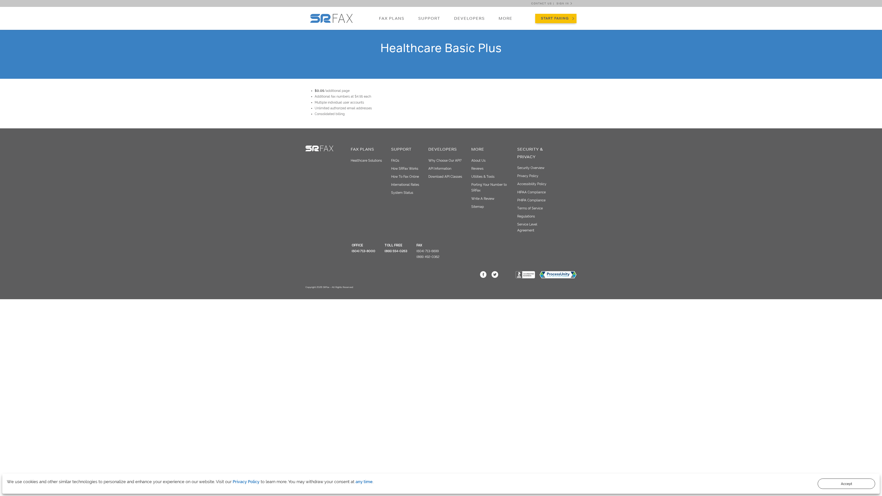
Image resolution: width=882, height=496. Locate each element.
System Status (402, 192)
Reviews (477, 168)
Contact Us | (542, 3)
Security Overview (530, 168)
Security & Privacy (530, 153)
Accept (846, 484)
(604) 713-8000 (363, 251)
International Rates (405, 184)
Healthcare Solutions (366, 160)
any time (364, 481)
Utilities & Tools (483, 176)
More (505, 18)
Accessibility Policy (531, 184)
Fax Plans (391, 18)
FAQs (395, 160)
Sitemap (477, 207)
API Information (439, 168)
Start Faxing (555, 18)
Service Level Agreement (527, 227)
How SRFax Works (404, 168)
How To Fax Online (405, 176)
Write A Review (482, 198)
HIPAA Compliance (531, 192)
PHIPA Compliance (531, 200)
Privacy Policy (246, 481)
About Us (478, 160)
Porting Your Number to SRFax (489, 187)
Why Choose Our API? (445, 160)
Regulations (526, 216)
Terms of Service (530, 208)
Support (429, 18)
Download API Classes (445, 176)
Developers (469, 18)
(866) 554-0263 (395, 251)
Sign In (563, 3)
